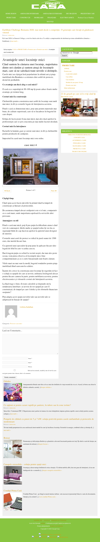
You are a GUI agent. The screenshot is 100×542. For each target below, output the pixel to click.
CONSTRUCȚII (25, 17)
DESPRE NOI (38, 520)
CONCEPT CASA (79, 137)
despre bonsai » (43, 444)
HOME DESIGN (11, 13)
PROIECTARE (11, 17)
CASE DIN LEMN (71, 74)
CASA (14, 49)
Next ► (54, 190)
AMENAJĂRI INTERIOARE (29, 13)
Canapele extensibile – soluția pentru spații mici (25, 464)
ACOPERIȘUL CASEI (79, 140)
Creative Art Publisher (56, 526)
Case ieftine (69, 77)
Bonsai (7, 437)
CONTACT (46, 520)
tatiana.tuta (11, 35)
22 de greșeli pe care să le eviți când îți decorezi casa (78, 95)
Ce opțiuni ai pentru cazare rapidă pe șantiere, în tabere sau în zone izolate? (37, 405)
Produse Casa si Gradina (86, 17)
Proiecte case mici (42, 49)
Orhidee (7, 381)
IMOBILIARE (38, 17)
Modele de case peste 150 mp (74, 82)
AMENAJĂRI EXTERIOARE (52, 13)
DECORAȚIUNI (71, 13)
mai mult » (14, 41)
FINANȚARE (51, 17)
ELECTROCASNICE (67, 17)
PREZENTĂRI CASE (88, 13)
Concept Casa (50, 5)
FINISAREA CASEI (79, 143)
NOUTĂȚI (50, 21)
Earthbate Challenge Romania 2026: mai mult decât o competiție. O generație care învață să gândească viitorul (47, 31)
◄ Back (7, 190)
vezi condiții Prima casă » (47, 497)
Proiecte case (32, 49)
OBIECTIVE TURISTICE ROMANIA (79, 135)
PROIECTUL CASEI (79, 149)
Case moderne (70, 80)
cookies (43, 523)
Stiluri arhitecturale (69, 88)
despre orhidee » (46, 387)
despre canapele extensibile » (52, 470)
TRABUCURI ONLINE (79, 151)
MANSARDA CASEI (79, 146)
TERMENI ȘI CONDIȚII (58, 520)
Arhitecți (66, 68)
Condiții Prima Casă (13, 490)
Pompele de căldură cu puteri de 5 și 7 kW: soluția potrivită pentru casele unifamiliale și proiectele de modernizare (49, 420)
